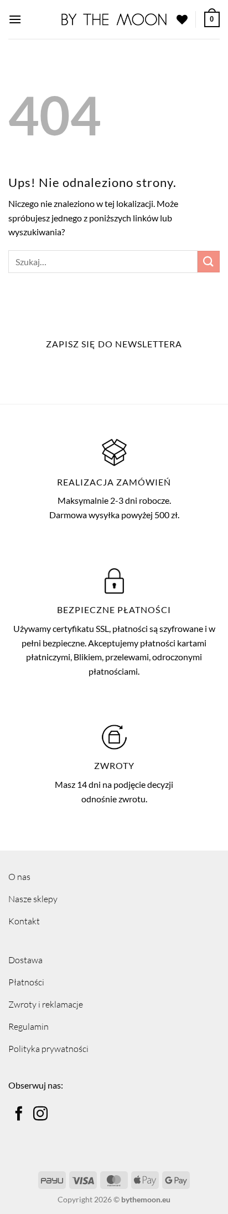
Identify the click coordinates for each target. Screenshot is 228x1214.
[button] (15, 19)
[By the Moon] (114, 19)
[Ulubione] (182, 19)
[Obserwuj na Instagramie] (40, 1114)
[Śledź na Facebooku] (19, 1114)
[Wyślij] (209, 261)
